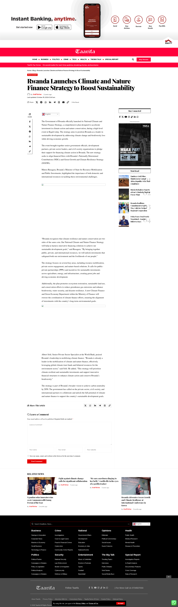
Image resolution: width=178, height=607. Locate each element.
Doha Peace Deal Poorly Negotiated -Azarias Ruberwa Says (140, 219)
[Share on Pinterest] (41, 102)
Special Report (133, 554)
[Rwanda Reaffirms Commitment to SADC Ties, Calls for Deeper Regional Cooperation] (124, 207)
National (82, 530)
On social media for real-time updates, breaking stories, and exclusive (70, 65)
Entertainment (85, 554)
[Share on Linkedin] (50, 102)
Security (59, 554)
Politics (35, 554)
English (48, 114)
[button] (120, 603)
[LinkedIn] (134, 117)
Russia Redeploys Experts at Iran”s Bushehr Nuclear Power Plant (140, 192)
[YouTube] (126, 117)
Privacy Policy (81, 603)
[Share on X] (37, 102)
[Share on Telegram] (54, 102)
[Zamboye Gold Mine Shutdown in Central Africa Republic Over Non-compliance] (124, 180)
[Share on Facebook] (29, 121)
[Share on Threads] (59, 102)
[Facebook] (120, 117)
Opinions (106, 530)
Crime (58, 530)
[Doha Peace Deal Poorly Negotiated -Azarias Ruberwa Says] (124, 221)
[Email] (63, 102)
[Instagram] (129, 117)
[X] (122, 117)
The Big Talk (108, 554)
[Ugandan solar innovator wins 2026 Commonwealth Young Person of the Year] (42, 486)
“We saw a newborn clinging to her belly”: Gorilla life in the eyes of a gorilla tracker (104, 481)
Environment (32, 75)
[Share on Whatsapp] (46, 102)
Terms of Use (93, 603)
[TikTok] (131, 117)
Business (36, 530)
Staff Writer (37, 94)
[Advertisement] (62, 592)
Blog (34, 70)
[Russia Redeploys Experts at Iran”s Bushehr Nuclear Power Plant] (124, 194)
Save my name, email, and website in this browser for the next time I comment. (55, 456)
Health (128, 530)
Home (29, 70)
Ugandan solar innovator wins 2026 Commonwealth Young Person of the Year (40, 500)
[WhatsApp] (137, 117)
